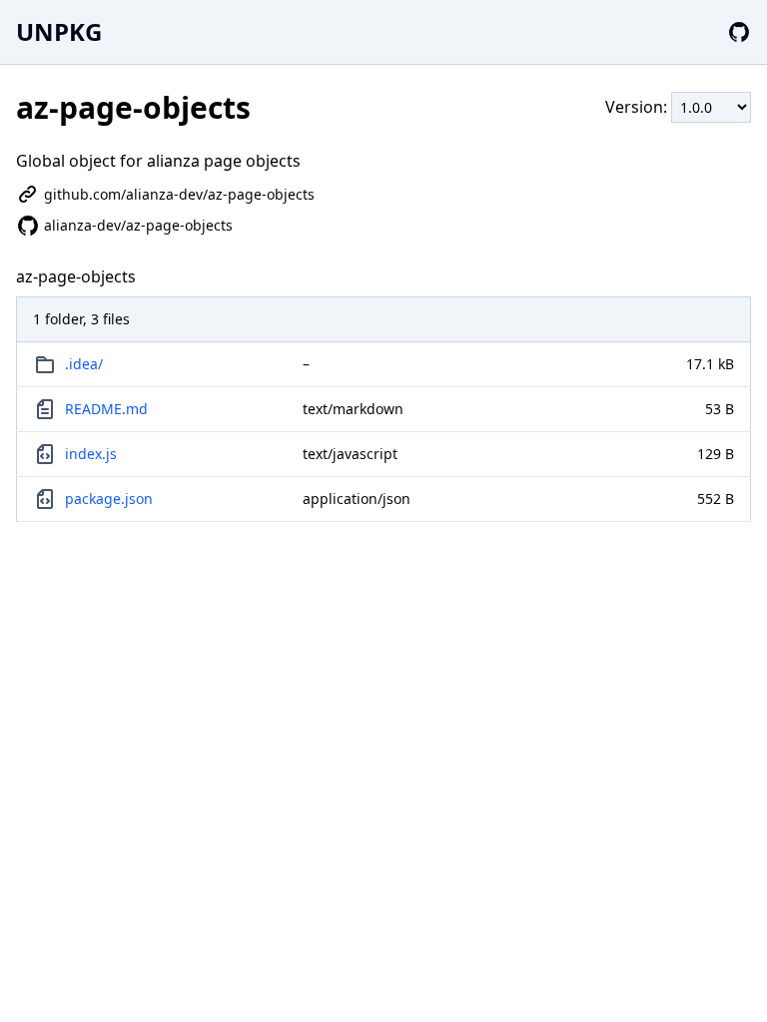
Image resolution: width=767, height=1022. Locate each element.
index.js (91, 453)
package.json (109, 498)
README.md (106, 408)
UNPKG (59, 31)
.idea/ (84, 363)
